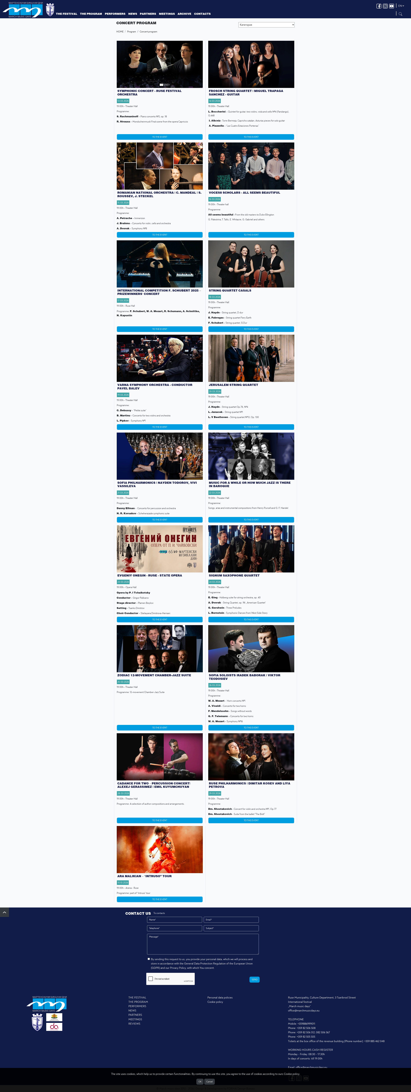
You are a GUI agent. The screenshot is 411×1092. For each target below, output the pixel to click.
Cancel (209, 1081)
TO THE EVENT (159, 137)
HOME (119, 31)
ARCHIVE (184, 13)
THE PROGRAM (138, 1002)
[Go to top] (4, 912)
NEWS (132, 1010)
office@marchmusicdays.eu (303, 1010)
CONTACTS (202, 13)
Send (255, 979)
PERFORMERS (115, 13)
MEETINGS (135, 1019)
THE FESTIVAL (137, 997)
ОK (199, 1081)
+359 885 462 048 (374, 1041)
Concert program (148, 31)
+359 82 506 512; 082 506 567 (313, 1032)
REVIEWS (134, 1023)
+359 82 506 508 (306, 1028)
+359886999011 (306, 1023)
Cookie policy (215, 1002)
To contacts (159, 913)
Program (131, 31)
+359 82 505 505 (306, 1036)
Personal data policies (220, 997)
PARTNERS (135, 1015)
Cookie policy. (292, 1074)
